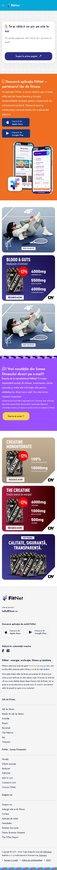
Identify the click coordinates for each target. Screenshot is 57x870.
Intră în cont (7, 777)
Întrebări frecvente (10, 827)
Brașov (5, 723)
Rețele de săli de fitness (13, 713)
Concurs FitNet (9, 787)
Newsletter (7, 823)
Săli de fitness (8, 709)
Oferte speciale (9, 763)
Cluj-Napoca (7, 732)
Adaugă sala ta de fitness (13, 809)
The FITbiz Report (10, 837)
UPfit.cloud (47, 852)
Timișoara (6, 741)
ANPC (48, 860)
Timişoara (43, 855)
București (6, 727)
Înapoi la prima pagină (26, 56)
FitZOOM (6, 773)
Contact (5, 813)
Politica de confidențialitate (32, 860)
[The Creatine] (28, 508)
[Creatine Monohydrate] (28, 460)
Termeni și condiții (11, 860)
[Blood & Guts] (28, 278)
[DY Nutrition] (28, 557)
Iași (3, 737)
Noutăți (5, 759)
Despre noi (7, 804)
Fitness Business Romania (13, 832)
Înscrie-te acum (15, 416)
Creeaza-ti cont (9, 782)
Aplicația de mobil (10, 818)
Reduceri (6, 768)
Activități (5, 718)
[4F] (28, 230)
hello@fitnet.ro (10, 611)
